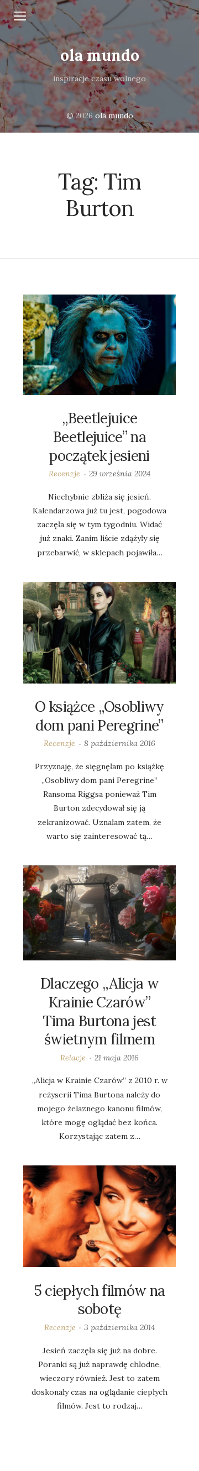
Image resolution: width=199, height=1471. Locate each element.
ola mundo (99, 55)
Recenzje (64, 474)
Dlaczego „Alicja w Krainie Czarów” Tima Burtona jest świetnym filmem (99, 1011)
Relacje (73, 1058)
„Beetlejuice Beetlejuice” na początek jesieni (99, 437)
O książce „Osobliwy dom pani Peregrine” (99, 715)
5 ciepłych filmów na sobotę (99, 1299)
